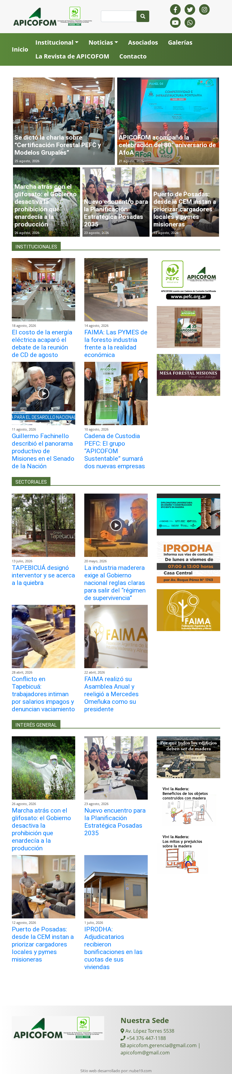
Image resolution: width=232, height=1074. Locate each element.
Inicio (20, 49)
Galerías (180, 42)
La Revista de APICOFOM (72, 56)
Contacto (133, 56)
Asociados (143, 42)
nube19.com (140, 1070)
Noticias (101, 42)
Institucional (54, 42)
